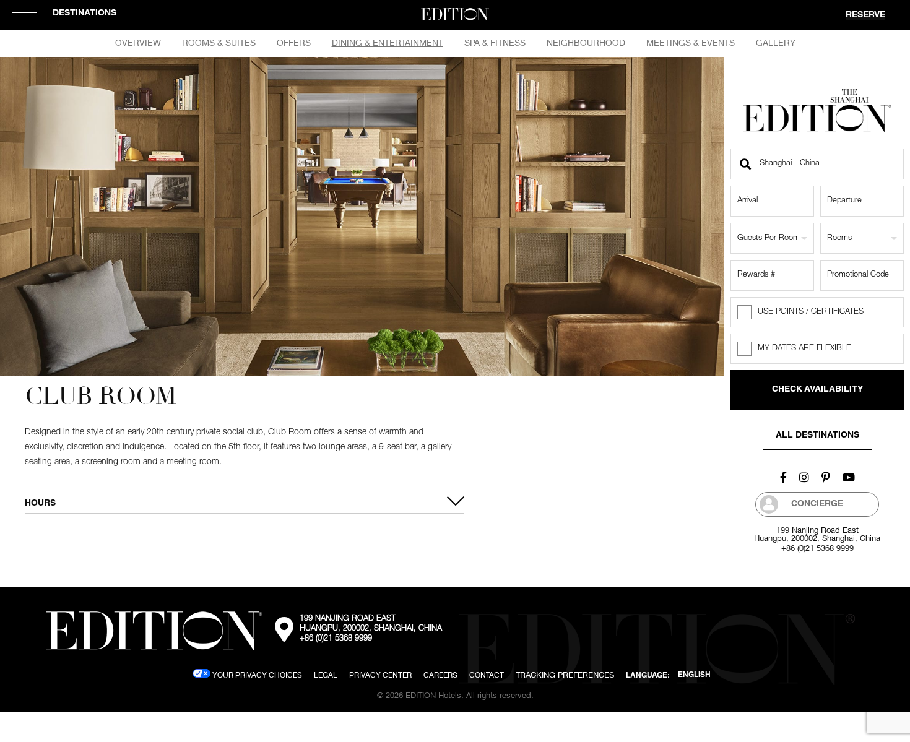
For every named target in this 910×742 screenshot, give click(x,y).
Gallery (775, 43)
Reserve (865, 15)
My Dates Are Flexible (804, 349)
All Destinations (817, 435)
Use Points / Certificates (811, 312)
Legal (325, 674)
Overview (138, 43)
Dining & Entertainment (387, 43)
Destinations (84, 13)
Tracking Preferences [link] (565, 674)
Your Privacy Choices (256, 674)
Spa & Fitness (495, 43)
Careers (440, 674)
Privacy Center (380, 674)
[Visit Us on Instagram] (804, 477)
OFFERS (294, 43)
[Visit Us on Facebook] (783, 477)
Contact (486, 674)
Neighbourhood (586, 43)
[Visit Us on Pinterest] (825, 477)
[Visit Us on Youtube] (849, 477)
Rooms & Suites (219, 43)
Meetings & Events (690, 43)
